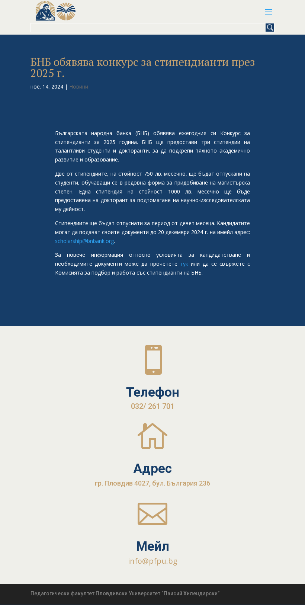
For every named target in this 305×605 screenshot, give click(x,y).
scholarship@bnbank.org (84, 240)
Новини (78, 86)
